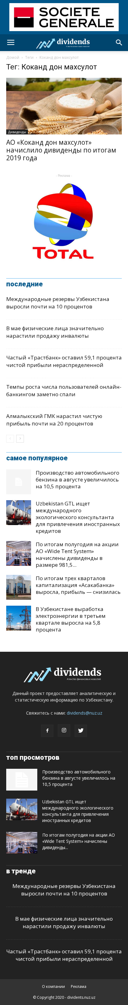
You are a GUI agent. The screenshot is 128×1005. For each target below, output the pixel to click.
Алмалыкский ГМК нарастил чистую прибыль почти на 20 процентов (54, 419)
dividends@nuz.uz (84, 713)
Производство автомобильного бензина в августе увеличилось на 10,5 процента (77, 479)
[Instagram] (64, 730)
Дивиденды (17, 132)
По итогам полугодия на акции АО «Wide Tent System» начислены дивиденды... (78, 841)
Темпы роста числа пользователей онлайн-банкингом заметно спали (63, 390)
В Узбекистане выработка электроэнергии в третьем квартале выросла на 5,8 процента (71, 619)
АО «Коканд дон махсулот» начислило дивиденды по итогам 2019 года (61, 150)
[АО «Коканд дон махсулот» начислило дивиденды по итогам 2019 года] (64, 106)
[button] (119, 42)
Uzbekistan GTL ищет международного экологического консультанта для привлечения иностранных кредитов (78, 517)
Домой (12, 57)
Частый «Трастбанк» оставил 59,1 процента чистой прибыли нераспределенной (64, 361)
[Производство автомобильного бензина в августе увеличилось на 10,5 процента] (18, 481)
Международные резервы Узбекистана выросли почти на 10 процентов (57, 302)
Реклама (78, 986)
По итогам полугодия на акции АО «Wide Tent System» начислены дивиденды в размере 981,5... (77, 554)
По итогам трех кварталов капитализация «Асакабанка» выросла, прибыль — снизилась (78, 585)
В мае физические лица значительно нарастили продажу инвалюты (55, 332)
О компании (53, 986)
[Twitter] (81, 731)
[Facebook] (47, 731)
